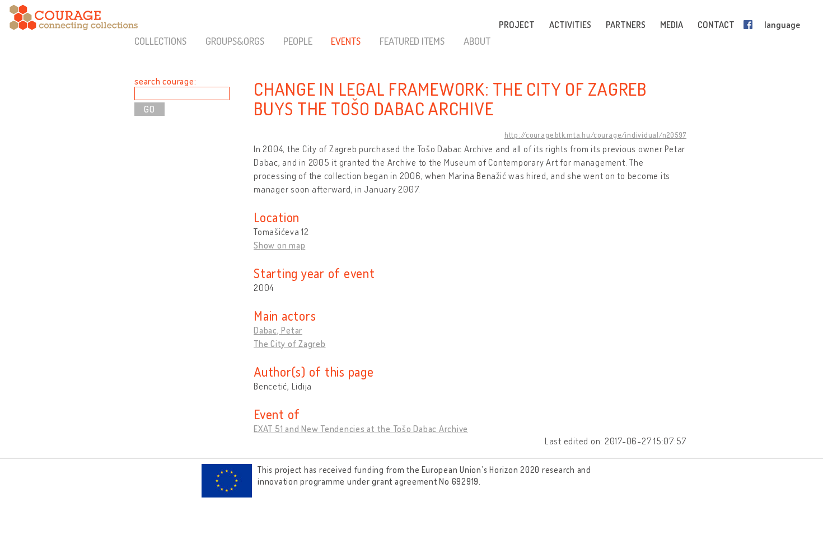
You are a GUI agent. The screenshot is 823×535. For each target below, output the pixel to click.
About (477, 41)
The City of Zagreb (290, 343)
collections (160, 41)
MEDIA (671, 24)
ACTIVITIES (570, 24)
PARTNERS (626, 24)
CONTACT (716, 24)
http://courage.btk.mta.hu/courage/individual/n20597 (595, 134)
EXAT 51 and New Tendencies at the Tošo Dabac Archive (361, 428)
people (297, 41)
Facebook (750, 24)
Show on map (279, 245)
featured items (412, 41)
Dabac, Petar (278, 330)
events (346, 41)
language (782, 24)
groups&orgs (234, 41)
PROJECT (517, 24)
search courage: (165, 81)
